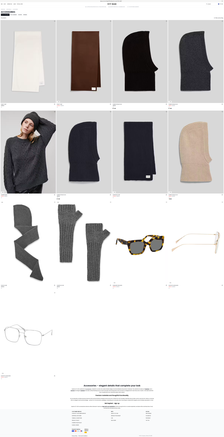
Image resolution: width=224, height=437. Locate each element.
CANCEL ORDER (75, 425)
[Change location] (219, 4)
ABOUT (15, 4)
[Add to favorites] (55, 21)
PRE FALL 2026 (20, 4)
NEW (2, 4)
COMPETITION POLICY (77, 422)
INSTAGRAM (148, 413)
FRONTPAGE (3, 9)
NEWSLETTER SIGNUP (116, 415)
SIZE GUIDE (113, 420)
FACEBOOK (148, 415)
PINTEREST (148, 418)
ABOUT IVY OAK (114, 413)
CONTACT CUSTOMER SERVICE (79, 413)
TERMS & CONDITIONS (77, 418)
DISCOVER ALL (9, 9)
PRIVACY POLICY (75, 420)
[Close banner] (222, 1)
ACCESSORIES (15, 9)
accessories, (88, 389)
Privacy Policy (74, 435)
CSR (112, 418)
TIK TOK (147, 420)
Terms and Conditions (82, 435)
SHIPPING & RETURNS (76, 415)
